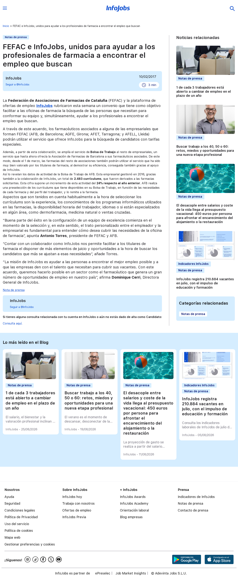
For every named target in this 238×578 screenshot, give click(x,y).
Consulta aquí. (12, 323)
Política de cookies (18, 530)
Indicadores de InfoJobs (196, 497)
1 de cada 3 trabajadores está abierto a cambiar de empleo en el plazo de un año (203, 91)
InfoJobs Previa (74, 517)
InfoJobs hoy (72, 497)
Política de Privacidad (21, 517)
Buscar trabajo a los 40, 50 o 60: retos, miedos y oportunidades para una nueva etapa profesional (205, 150)
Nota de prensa (14, 290)
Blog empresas (131, 517)
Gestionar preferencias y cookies (29, 544)
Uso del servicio (16, 524)
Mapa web (12, 537)
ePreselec (102, 573)
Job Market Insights (130, 573)
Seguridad (12, 503)
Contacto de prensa (193, 510)
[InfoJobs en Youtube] (59, 559)
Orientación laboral (134, 510)
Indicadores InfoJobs (193, 264)
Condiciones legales (19, 510)
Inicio (6, 26)
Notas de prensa (16, 37)
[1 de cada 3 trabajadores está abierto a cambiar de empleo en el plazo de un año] (31, 378)
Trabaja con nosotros (78, 503)
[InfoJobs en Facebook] (44, 559)
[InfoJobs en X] (51, 559)
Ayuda (9, 497)
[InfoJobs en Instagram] (28, 559)
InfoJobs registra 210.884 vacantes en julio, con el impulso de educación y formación (205, 283)
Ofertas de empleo (76, 510)
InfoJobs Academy (134, 503)
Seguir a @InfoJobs (17, 84)
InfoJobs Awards (133, 497)
